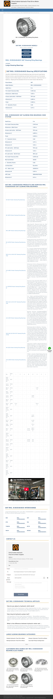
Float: (7, 102)
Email (8, 569)
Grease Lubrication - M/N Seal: (13, 96)
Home (4, 12)
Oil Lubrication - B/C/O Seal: (12, 154)
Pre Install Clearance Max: (12, 91)
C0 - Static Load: (9, 168)
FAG (28, 522)
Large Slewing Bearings (15, 12)
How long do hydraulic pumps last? (18, 614)
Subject (8, 575)
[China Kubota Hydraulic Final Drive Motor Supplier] (7, 3)
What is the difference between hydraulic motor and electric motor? (24, 623)
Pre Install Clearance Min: (11, 156)
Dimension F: (8, 177)
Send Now (21, 594)
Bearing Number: (9, 159)
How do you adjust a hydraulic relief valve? (20, 606)
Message (8, 582)
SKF (28, 518)
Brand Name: (9, 82)
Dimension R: (8, 171)
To (7, 571)
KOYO (28, 526)
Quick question (8, 578)
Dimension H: (8, 145)
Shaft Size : (9, 88)
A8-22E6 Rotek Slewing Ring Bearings (15, 347)
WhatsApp (26, 53)
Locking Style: (9, 165)
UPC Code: (7, 174)
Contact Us (10, 696)
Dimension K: (8, 151)
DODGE (29, 530)
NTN (7, 522)
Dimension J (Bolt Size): (12, 93)
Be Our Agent (26, 56)
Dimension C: (9, 99)
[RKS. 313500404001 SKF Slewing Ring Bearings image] (26, 27)
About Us (6, 696)
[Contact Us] (49, 349)
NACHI (7, 530)
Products (8, 12)
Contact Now (26, 50)
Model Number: (9, 85)
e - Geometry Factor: (10, 162)
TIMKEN (8, 526)
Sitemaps (20, 696)
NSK (7, 518)
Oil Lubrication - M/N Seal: (12, 148)
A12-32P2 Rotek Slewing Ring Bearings (16, 318)
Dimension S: (9, 107)
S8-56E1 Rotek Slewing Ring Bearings (15, 200)
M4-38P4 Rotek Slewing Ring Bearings (15, 215)
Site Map (16, 696)
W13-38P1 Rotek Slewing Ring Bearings (15, 230)
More (27, 644)
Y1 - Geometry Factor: (11, 105)
